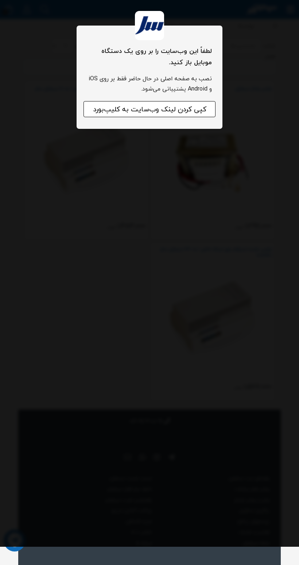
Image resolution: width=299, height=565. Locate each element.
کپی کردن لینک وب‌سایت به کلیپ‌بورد (149, 109)
